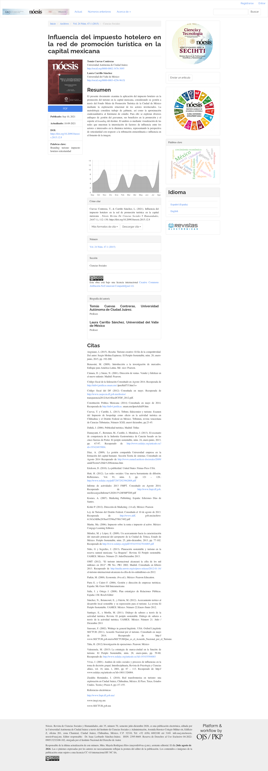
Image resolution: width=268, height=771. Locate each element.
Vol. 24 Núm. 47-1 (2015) (86, 23)
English (174, 211)
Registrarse (247, 3)
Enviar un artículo (180, 77)
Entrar (262, 3)
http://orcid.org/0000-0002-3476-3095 (105, 68)
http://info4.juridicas (112, 406)
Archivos (64, 23)
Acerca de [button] (123, 11)
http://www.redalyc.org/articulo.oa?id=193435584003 (129, 656)
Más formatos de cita (104, 226)
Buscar (255, 11)
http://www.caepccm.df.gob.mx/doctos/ (106, 394)
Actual (78, 11)
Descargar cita (131, 226)
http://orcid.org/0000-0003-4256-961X (106, 80)
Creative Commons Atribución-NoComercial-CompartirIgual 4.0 (124, 284)
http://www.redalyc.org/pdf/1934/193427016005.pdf (128, 543)
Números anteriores (99, 11)
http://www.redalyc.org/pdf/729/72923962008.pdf (111, 480)
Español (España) (179, 204)
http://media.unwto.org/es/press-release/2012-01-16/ (136, 568)
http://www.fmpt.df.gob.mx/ (101, 695)
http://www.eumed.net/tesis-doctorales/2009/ (139, 459)
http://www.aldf (127, 515)
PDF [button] (65, 108)
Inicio (53, 23)
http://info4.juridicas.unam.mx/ (102, 385)
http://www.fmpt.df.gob (149, 489)
